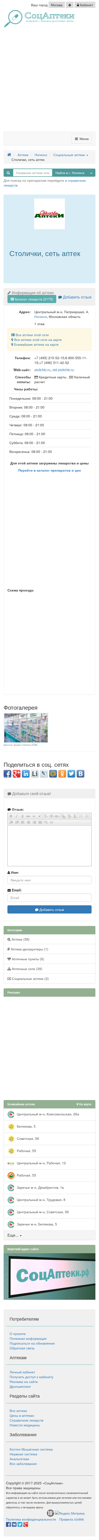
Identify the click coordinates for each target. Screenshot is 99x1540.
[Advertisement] (49, 81)
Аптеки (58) (20, 939)
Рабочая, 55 (26, 1150)
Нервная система (23, 1454)
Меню (84, 138)
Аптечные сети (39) (26, 968)
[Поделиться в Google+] (16, 774)
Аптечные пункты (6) (27, 958)
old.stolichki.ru (63, 369)
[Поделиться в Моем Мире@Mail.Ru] (53, 774)
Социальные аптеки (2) (30, 978)
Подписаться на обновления (32, 1343)
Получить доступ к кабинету (31, 1376)
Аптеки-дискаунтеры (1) (29, 949)
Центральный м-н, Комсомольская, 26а (47, 1114)
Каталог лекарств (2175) (33, 299)
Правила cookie (71, 1519)
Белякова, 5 (26, 1126)
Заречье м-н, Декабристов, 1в (40, 1187)
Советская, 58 (27, 1138)
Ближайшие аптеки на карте (36, 344)
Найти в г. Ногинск (70, 172)
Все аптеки (18, 1410)
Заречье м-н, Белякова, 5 (36, 1224)
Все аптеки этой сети (32, 334)
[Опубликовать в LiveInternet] (35, 774)
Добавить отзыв (77, 297)
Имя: (14, 872)
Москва (56, 4)
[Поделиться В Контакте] (80, 774)
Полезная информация (28, 1338)
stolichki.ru (42, 369)
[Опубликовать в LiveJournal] (44, 774)
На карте (85, 1104)
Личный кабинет (22, 1372)
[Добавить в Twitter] (71, 774)
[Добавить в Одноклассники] (62, 774)
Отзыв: (17, 809)
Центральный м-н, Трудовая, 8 (40, 1199)
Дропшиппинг (20, 1386)
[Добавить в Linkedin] (26, 774)
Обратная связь (22, 1348)
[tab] (49, 1235)
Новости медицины (25, 1425)
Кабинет (86, 4)
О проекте (18, 1333)
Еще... (12, 1235)
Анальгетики (19, 1458)
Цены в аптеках (22, 1415)
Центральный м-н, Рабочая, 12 (41, 1162)
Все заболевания (23, 1463)
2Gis (34, 744)
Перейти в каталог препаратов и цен (49, 470)
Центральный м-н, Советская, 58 (42, 1211)
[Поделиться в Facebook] (7, 774)
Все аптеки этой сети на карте (37, 339)
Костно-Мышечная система (31, 1449)
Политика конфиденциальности (31, 1519)
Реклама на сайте (24, 1381)
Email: (16, 890)
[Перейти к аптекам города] (70, 5)
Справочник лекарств (26, 1420)
